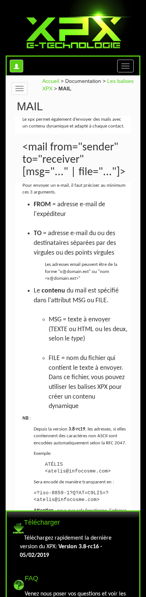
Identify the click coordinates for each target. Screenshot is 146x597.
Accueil (50, 81)
